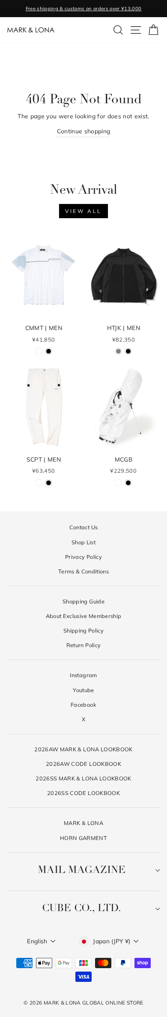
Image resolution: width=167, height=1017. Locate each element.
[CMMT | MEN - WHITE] (39, 351)
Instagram (83, 675)
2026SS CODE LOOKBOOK (83, 792)
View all (83, 211)
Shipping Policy (83, 630)
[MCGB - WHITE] (118, 483)
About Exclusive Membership (84, 615)
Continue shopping (83, 131)
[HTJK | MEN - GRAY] (118, 351)
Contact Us (83, 527)
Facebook (83, 704)
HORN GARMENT (83, 837)
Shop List (83, 542)
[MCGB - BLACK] (128, 483)
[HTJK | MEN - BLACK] (128, 351)
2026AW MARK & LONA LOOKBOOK (83, 749)
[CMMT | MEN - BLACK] (48, 351)
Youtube (83, 690)
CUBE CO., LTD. (81, 908)
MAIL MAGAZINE (81, 870)
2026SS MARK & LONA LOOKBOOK (83, 778)
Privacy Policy (83, 556)
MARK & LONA (83, 822)
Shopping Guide (83, 601)
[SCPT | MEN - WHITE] (39, 483)
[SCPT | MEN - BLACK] (48, 483)
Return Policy (83, 645)
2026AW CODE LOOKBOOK (83, 763)
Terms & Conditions (83, 571)
